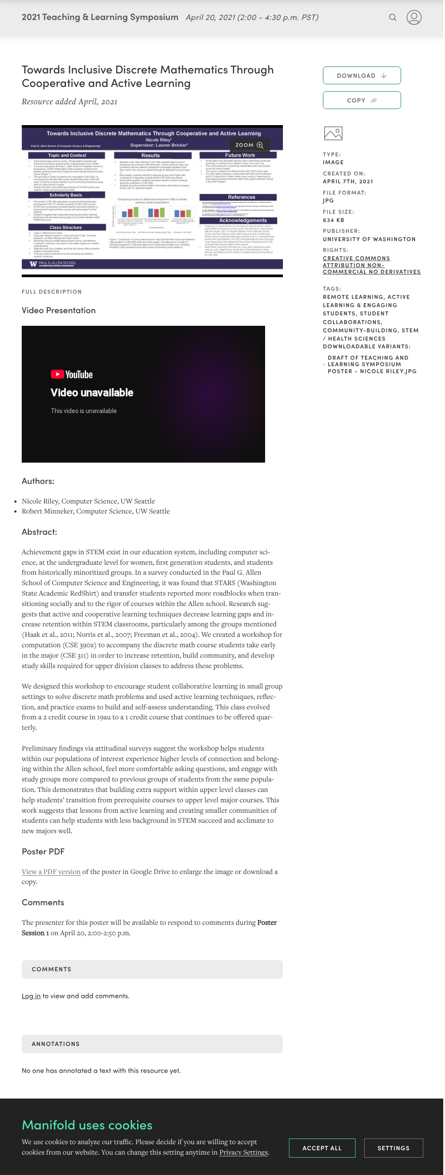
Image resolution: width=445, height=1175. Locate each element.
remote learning (353, 296)
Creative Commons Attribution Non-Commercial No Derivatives (372, 264)
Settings (394, 1147)
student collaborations (356, 317)
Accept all (322, 1147)
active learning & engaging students (366, 304)
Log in (31, 996)
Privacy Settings (243, 1152)
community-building (360, 330)
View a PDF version (51, 872)
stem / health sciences (371, 334)
